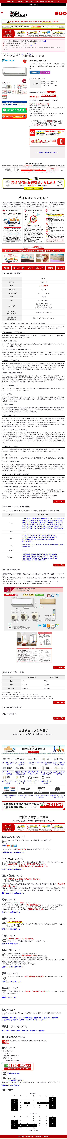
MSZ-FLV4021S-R (38, 535)
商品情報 (6, 268)
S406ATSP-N (51, 524)
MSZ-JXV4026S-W (27, 541)
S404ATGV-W (35, 518)
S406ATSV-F (26, 526)
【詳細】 (43, 41)
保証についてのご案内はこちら (11, 943)
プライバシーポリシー (39, 1020)
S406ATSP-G (26, 524)
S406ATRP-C (52, 518)
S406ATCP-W (50, 528)
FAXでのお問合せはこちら (15, 1080)
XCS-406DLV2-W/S (39, 560)
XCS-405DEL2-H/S (39, 554)
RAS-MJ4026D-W (59, 545)
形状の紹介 (25, 1030)
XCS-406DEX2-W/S (28, 558)
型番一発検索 (33, 4)
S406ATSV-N (34, 528)
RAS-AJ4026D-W (27, 547)
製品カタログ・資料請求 (37, 1030)
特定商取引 (47, 1018)
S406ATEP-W (26, 522)
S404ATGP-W (26, 518)
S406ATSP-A (59, 524)
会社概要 (22, 1020)
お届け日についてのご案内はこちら (12, 967)
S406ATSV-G (50, 526)
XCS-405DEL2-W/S (51, 554)
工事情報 (50, 268)
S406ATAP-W (34, 520)
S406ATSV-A (42, 528)
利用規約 (28, 1020)
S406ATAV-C (59, 520)
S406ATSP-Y (59, 522)
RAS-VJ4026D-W (48, 545)
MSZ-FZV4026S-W (27, 537)
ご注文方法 (5, 1018)
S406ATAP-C (43, 520)
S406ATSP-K (34, 524)
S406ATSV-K (59, 526)
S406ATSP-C (51, 522)
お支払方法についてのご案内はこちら (13, 852)
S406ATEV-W (35, 522)
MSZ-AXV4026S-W (27, 539)
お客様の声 (14, 1020)
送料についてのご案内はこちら (11, 929)
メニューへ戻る (58, 501)
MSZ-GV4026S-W (39, 539)
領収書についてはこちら (9, 997)
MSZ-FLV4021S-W (27, 535)
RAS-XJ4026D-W (27, 545)
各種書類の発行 (27, 1018)
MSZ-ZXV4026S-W (39, 537)
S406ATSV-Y (42, 526)
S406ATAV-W (51, 520)
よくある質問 (6, 1020)
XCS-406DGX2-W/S (40, 558)
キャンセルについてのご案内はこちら (13, 869)
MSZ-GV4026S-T (50, 539)
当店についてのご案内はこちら (11, 1085)
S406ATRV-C (26, 520)
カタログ (30, 268)
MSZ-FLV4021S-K (50, 535)
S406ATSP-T (42, 524)
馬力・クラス (40, 268)
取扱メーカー (6, 1030)
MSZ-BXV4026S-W (51, 537)
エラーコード (60, 268)
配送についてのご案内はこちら (11, 912)
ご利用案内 (55, 1018)
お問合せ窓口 (38, 1018)
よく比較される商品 (18, 268)
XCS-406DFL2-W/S (28, 560)
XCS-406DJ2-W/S (51, 558)
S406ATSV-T (26, 528)
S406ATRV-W (60, 518)
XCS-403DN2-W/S (27, 554)
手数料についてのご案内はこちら (11, 981)
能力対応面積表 (15, 1030)
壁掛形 (29, 54)
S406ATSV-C (34, 526)
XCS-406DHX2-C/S (51, 556)
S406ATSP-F (43, 522)
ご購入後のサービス (16, 1018)
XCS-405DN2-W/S (27, 556)
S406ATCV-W (59, 528)
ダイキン (21, 54)
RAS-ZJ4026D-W (38, 545)
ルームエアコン (11, 54)
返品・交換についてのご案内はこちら (13, 893)
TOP (3, 54)
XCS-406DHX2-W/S (39, 556)
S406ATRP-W (43, 518)
